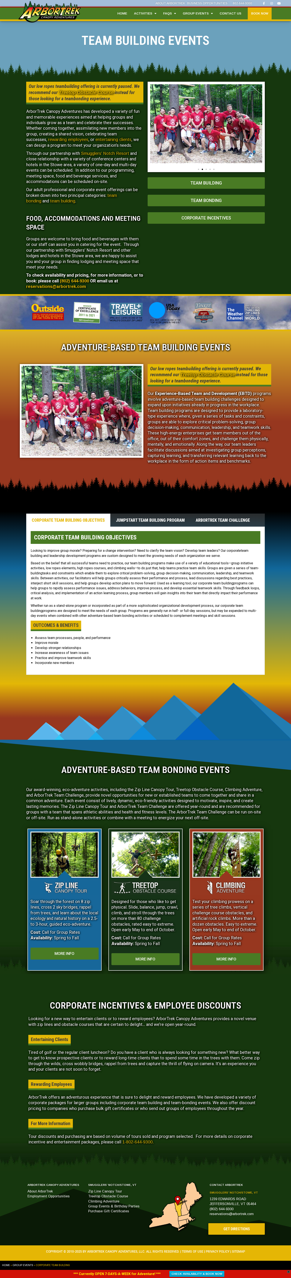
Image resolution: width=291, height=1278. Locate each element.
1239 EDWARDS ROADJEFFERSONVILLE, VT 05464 (233, 1201)
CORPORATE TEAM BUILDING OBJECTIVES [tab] (68, 520)
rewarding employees (68, 139)
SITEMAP (238, 1251)
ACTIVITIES (143, 13)
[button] (260, 13)
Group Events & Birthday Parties (114, 1206)
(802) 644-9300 (74, 281)
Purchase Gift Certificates (108, 1211)
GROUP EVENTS (196, 13)
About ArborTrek (40, 1191)
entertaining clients (113, 139)
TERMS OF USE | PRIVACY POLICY (205, 1251)
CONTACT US (230, 13)
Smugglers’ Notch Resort (105, 153)
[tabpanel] (145, 601)
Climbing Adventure (103, 1201)
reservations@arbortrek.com (56, 286)
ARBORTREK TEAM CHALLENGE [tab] (223, 520)
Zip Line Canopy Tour (105, 1191)
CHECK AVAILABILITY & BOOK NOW (196, 1273)
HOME (122, 13)
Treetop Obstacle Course (86, 92)
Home (6, 1265)
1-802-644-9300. (138, 1142)
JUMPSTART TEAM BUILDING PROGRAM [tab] (150, 520)
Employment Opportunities (48, 1196)
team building (62, 201)
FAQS (167, 13)
